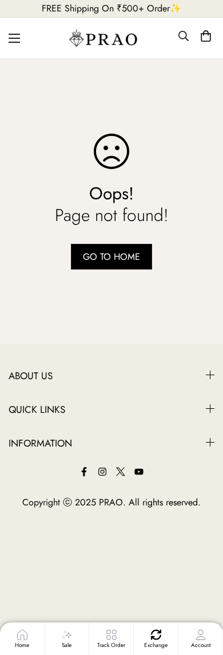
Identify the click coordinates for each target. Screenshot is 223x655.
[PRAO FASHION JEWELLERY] (111, 38)
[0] (205, 38)
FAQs (19, 484)
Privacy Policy (35, 581)
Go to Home (111, 256)
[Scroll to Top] (204, 596)
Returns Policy (35, 562)
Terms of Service (40, 542)
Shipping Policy (39, 601)
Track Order (31, 523)
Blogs (19, 504)
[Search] (184, 38)
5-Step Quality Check (49, 465)
